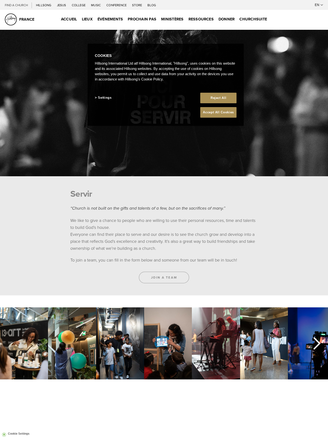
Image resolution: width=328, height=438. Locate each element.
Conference (116, 5)
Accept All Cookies (218, 112)
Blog (151, 5)
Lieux (87, 19)
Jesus (62, 5)
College (79, 5)
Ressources (201, 19)
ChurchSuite (253, 19)
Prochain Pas (142, 19)
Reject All (218, 98)
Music (96, 5)
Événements (110, 19)
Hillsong (44, 5)
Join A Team (164, 277)
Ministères (172, 19)
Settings (104, 97)
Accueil (69, 19)
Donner (227, 19)
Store (137, 5)
